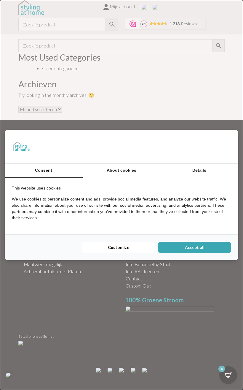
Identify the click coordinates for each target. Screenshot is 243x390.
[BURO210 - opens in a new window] (209, 146)
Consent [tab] (43, 170)
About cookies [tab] (121, 170)
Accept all (194, 247)
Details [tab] (199, 170)
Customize (118, 247)
